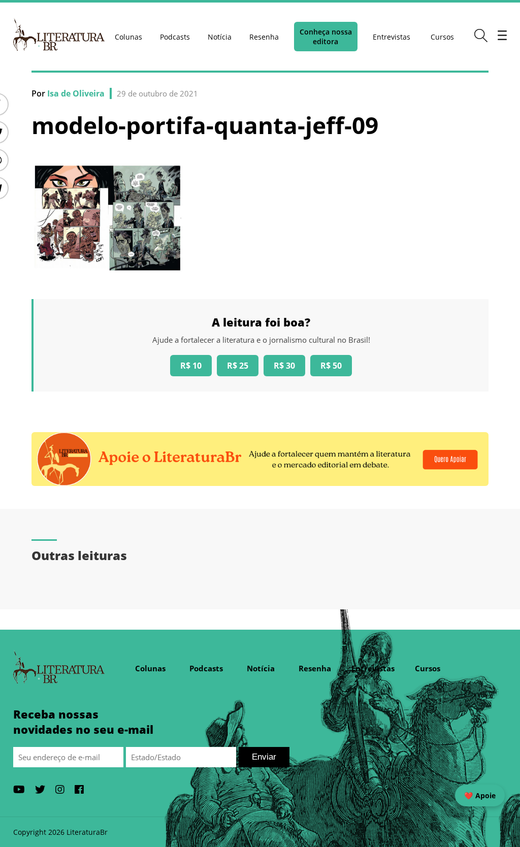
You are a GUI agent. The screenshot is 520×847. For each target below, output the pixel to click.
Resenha (264, 37)
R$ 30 (284, 365)
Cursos (442, 37)
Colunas (128, 37)
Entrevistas (391, 37)
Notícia (220, 37)
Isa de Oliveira (76, 93)
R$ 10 (191, 365)
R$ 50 (331, 365)
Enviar (264, 757)
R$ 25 (237, 365)
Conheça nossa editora (326, 36)
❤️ (480, 795)
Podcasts (175, 37)
